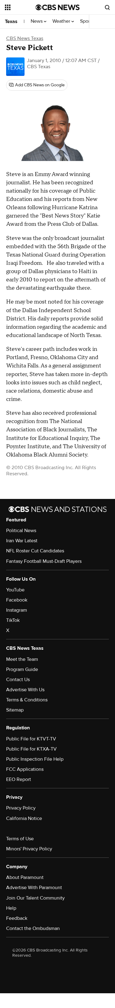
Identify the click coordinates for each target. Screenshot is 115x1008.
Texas (11, 21)
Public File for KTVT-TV (31, 738)
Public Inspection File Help (34, 759)
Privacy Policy (21, 808)
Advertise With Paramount (34, 887)
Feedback (16, 918)
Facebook (16, 600)
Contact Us (18, 679)
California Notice (24, 818)
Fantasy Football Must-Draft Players (44, 561)
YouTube (15, 589)
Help (11, 908)
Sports (87, 21)
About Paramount (25, 877)
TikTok (13, 620)
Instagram (16, 610)
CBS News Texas (24, 38)
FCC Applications (25, 769)
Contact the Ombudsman (33, 928)
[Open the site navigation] (20, 7)
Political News (21, 530)
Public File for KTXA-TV (31, 749)
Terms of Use (20, 838)
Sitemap (15, 710)
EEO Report (18, 779)
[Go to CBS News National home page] (58, 7)
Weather (61, 21)
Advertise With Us (25, 689)
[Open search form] (107, 7)
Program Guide (22, 669)
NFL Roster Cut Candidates (35, 550)
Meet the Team (22, 659)
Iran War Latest (21, 540)
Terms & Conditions (27, 699)
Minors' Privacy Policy (29, 848)
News (37, 21)
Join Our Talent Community (35, 898)
